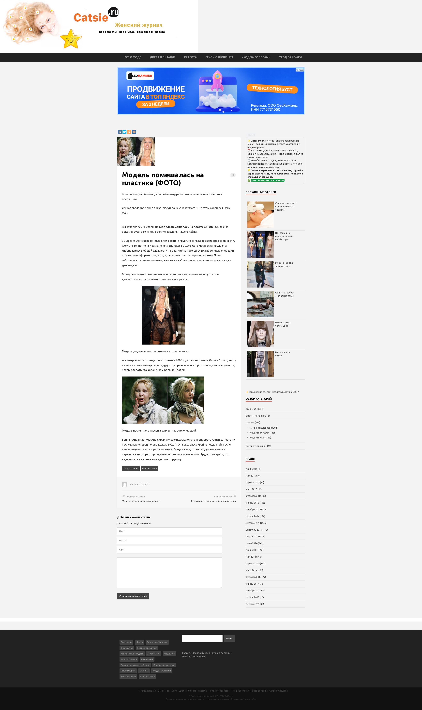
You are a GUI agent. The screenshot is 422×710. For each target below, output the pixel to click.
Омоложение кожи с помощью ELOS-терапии (285, 206)
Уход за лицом (130, 468)
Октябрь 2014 (253, 523)
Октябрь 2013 (253, 604)
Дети (174, 691)
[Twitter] (124, 132)
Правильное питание (163, 665)
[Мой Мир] (134, 132)
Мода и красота (129, 659)
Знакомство (127, 648)
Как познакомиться (147, 648)
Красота (190, 57)
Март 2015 (251, 489)
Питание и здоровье (261, 427)
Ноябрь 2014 (252, 516)
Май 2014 (251, 556)
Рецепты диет (128, 670)
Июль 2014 (251, 543)
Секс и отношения (219, 57)
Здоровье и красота (157, 642)
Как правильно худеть (132, 653)
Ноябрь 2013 (252, 597)
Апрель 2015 (253, 482)
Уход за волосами (256, 57)
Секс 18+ (144, 670)
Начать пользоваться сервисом (267, 180)
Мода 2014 (169, 653)
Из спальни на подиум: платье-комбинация (284, 236)
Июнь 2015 (251, 469)
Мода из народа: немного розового (141, 501)
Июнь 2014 (251, 550)
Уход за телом (149, 468)
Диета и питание (163, 57)
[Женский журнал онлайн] (99, 26)
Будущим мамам (147, 691)
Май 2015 (251, 475)
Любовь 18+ (154, 653)
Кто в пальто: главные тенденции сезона (213, 501)
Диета (139, 642)
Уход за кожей (290, 57)
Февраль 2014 (253, 577)
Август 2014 (252, 536)
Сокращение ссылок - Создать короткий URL (272, 392)
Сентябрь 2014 (254, 529)
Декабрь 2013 (253, 590)
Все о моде (132, 57)
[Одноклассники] (129, 132)
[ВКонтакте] (120, 132)
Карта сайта (250, 699)
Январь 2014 (252, 583)
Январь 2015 (252, 502)
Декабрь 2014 (253, 509)
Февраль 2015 (253, 496)
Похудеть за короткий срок (135, 665)
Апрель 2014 (253, 563)
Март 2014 (251, 570)
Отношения (147, 659)
